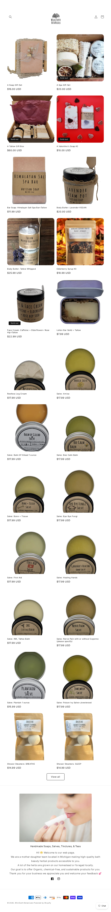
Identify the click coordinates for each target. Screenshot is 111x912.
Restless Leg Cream (17, 394)
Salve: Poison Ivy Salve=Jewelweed (74, 702)
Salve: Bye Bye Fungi (67, 516)
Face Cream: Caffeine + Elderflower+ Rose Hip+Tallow (28, 331)
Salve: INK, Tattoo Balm (18, 639)
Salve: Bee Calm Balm (67, 455)
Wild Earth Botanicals (24, 903)
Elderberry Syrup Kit (66, 269)
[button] (10, 17)
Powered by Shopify (42, 903)
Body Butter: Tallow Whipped (21, 269)
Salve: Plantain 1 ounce (18, 702)
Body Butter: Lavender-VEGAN (71, 207)
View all (55, 776)
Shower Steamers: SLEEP (69, 764)
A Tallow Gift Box (15, 146)
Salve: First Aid (14, 577)
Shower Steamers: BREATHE (21, 764)
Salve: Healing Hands (67, 577)
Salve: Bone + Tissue (17, 516)
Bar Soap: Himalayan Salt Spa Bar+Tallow (27, 207)
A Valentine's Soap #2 (67, 146)
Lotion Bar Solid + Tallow (69, 330)
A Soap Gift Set (14, 85)
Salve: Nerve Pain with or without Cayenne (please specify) (78, 640)
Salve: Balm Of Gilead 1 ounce (21, 455)
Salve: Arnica (63, 394)
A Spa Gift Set (63, 85)
